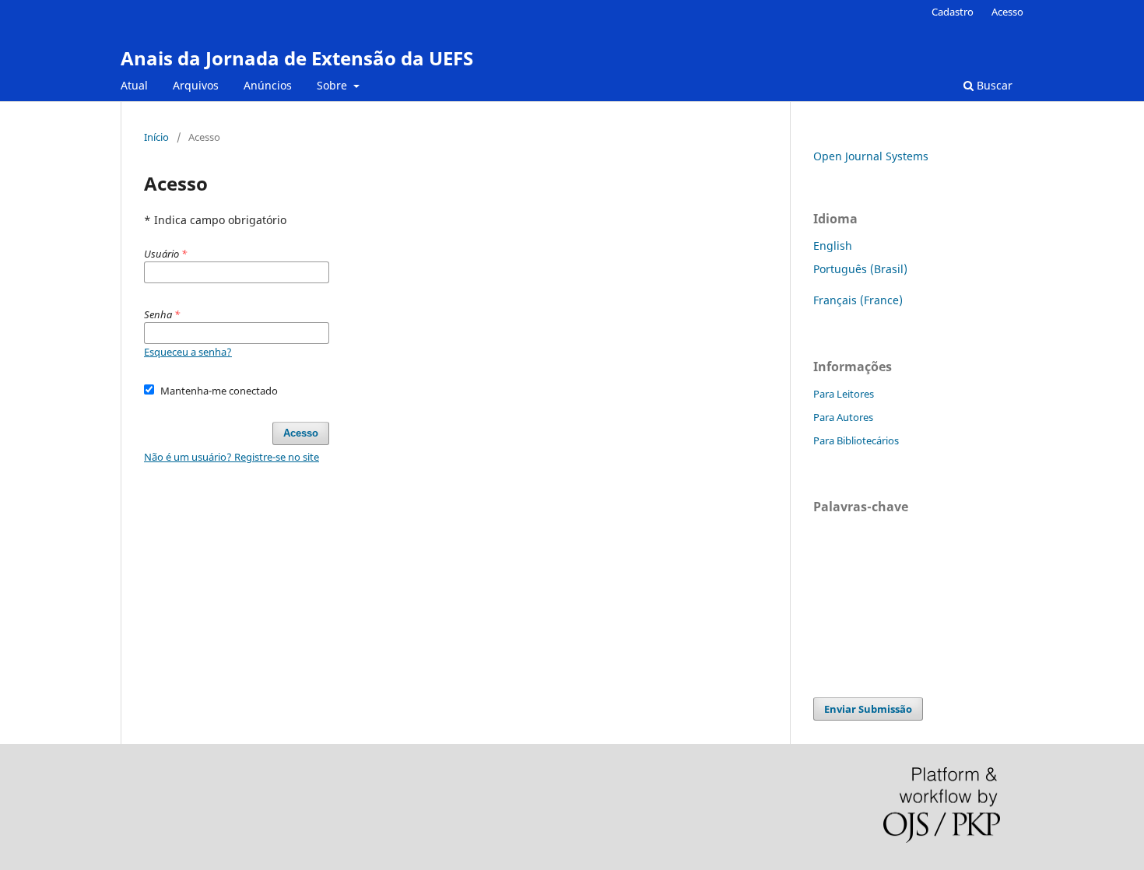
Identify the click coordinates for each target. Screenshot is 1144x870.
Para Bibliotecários (856, 440)
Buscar (993, 85)
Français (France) (858, 300)
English (832, 245)
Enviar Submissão (868, 709)
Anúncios (268, 85)
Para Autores (843, 417)
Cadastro (953, 12)
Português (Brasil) (860, 268)
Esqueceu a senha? (188, 352)
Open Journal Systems (870, 156)
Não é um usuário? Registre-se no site (231, 457)
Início (156, 137)
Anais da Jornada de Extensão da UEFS (297, 58)
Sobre (333, 85)
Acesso (1007, 12)
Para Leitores (843, 394)
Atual (134, 85)
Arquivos (196, 85)
